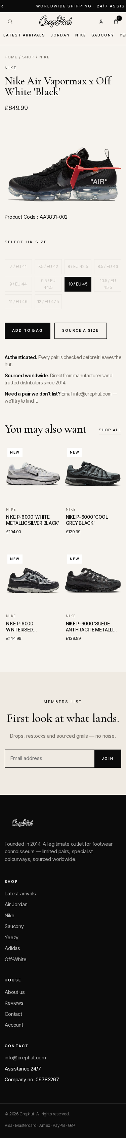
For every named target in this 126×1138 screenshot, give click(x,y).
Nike (80, 35)
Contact (13, 1014)
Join (108, 758)
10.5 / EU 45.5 (108, 284)
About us (15, 992)
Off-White (16, 959)
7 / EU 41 (18, 266)
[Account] (101, 21)
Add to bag (27, 330)
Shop (28, 57)
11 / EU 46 (18, 301)
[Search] (10, 21)
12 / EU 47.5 (48, 301)
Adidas (12, 948)
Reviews (14, 1003)
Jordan (60, 35)
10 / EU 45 (78, 284)
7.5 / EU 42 (48, 266)
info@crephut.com (25, 1057)
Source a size (80, 330)
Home (11, 57)
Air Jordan (16, 904)
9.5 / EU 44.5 (48, 284)
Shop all (110, 430)
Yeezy (11, 937)
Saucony (103, 35)
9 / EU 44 (18, 284)
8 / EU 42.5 (78, 266)
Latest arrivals (24, 35)
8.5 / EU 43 (107, 266)
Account (14, 1025)
